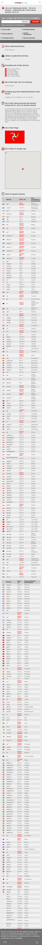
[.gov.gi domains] (3, 346)
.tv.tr (7, 663)
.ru (7, 839)
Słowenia (33, 351)
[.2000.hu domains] (3, 763)
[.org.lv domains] (3, 859)
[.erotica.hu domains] (3, 765)
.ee (7, 232)
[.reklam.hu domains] (3, 781)
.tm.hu (8, 786)
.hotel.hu (9, 779)
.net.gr (8, 625)
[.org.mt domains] (3, 729)
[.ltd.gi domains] (3, 336)
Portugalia (27, 744)
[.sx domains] (3, 879)
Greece (33, 548)
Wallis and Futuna (34, 308)
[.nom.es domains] (3, 676)
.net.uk (8, 398)
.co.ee (8, 254)
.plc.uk (8, 379)
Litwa (25, 723)
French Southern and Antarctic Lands (35, 303)
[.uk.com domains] (3, 542)
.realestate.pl (10, 451)
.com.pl (8, 473)
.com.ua (8, 214)
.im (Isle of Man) (11, 70)
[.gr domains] (3, 617)
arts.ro (8, 603)
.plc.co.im (9, 526)
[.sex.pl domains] (3, 515)
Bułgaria (33, 311)
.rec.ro (8, 577)
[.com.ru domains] (3, 844)
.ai (7, 328)
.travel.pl (9, 466)
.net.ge (8, 270)
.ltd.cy (8, 899)
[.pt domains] (3, 744)
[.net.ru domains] (3, 846)
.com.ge (8, 268)
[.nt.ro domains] (3, 605)
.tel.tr (7, 642)
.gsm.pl (8, 479)
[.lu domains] (3, 835)
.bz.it (7, 720)
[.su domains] (3, 849)
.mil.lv (8, 862)
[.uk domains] (3, 375)
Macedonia (34, 358)
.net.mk (8, 370)
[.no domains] (3, 567)
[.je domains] (3, 282)
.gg (7, 315)
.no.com (8, 545)
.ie (7, 280)
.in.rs (7, 689)
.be (7, 224)
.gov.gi (8, 346)
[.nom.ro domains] (3, 591)
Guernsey (34, 315)
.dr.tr (7, 651)
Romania (26, 598)
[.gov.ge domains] (3, 277)
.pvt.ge (8, 273)
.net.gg (8, 322)
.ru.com (8, 556)
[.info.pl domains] (3, 488)
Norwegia (33, 545)
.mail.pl (8, 468)
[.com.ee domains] (3, 250)
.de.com (8, 537)
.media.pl (9, 435)
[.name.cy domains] (3, 901)
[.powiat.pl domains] (3, 502)
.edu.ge (8, 275)
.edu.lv (8, 871)
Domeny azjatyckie (7, 33)
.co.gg (8, 320)
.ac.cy (8, 896)
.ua (7, 211)
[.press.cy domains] (3, 915)
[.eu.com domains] (3, 551)
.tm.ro (8, 596)
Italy (25, 717)
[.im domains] (3, 519)
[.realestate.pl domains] (3, 451)
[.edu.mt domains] (3, 740)
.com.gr (8, 622)
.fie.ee (8, 239)
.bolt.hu (8, 818)
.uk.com (8, 542)
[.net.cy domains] (3, 917)
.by (7, 883)
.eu (7, 756)
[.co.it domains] (3, 717)
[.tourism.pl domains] (3, 481)
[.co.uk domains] (3, 394)
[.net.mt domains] (3, 736)
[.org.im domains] (3, 522)
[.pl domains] (3, 432)
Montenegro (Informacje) (34, 292)
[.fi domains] (3, 331)
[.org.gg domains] (3, 317)
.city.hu (8, 830)
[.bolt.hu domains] (3, 818)
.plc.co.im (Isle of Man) (13, 76)
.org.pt (8, 747)
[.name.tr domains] (3, 637)
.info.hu (8, 797)
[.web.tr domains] (3, 635)
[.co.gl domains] (3, 416)
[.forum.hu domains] (3, 788)
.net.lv (8, 869)
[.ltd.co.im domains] (3, 528)
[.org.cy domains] (3, 903)
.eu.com (8, 551)
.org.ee (8, 243)
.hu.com (8, 554)
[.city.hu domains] (3, 830)
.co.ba (8, 208)
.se (7, 296)
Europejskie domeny (29, 29)
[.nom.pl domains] (3, 476)
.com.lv (8, 864)
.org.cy (8, 903)
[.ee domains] (3, 232)
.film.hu (8, 784)
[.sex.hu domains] (3, 825)
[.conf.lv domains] (3, 857)
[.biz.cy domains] (3, 925)
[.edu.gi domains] (3, 343)
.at (7, 699)
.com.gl (8, 414)
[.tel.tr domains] (3, 642)
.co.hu (8, 793)
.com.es (8, 674)
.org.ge (8, 263)
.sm (7, 562)
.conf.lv (8, 857)
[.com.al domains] (3, 405)
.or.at (7, 704)
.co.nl (8, 427)
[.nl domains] (3, 421)
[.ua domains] (3, 210)
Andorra (33, 219)
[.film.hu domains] (3, 783)
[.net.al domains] (3, 407)
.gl (7, 411)
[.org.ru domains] (3, 842)
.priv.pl (8, 510)
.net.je (8, 289)
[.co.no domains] (3, 570)
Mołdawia (34, 221)
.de (7, 228)
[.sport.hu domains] (3, 820)
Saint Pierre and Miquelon (35, 559)
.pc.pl (8, 447)
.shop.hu (9, 804)
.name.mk (9, 360)
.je (7, 282)
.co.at (8, 702)
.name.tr (8, 638)
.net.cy (8, 917)
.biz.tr (8, 665)
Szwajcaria (34, 325)
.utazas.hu (9, 811)
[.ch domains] (3, 325)
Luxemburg (27, 835)
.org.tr (8, 640)
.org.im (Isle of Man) (12, 74)
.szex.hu (8, 828)
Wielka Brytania (33, 382)
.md (7, 221)
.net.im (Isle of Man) (12, 73)
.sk (7, 372)
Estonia (33, 232)
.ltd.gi (8, 337)
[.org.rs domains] (3, 686)
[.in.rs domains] (3, 689)
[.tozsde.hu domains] (3, 772)
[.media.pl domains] (3, 435)
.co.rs (8, 691)
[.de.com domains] (3, 537)
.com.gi (8, 341)
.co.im (8, 524)
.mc (7, 217)
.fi (6, 331)
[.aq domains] (3, 610)
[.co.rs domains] (3, 691)
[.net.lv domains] (3, 869)
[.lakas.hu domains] (3, 809)
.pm (7, 559)
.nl (7, 421)
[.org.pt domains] (3, 747)
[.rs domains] (3, 681)
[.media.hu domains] (3, 767)
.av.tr (7, 661)
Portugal (26, 747)
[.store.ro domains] (3, 584)
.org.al (8, 403)
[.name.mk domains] (3, 360)
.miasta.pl (9, 444)
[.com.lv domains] (3, 864)
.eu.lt (7, 727)
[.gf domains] (3, 299)
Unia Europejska (34, 551)
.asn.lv (8, 867)
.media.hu (9, 767)
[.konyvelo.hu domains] (3, 800)
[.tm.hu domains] (3, 786)
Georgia (33, 263)
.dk (7, 355)
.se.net (8, 709)
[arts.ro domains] (3, 603)
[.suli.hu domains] (3, 776)
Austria (26, 699)
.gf (7, 299)
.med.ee (8, 236)
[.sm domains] (3, 562)
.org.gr (8, 620)
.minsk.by (9, 886)
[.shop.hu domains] (3, 804)
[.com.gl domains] (3, 413)
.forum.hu (9, 788)
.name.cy (9, 901)
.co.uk (8, 394)
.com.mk (9, 367)
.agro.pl (8, 490)
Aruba (26, 874)
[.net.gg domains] (3, 322)
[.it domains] (3, 714)
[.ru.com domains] (3, 556)
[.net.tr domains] (3, 656)
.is (7, 678)
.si (7, 351)
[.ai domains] (3, 328)
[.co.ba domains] (3, 207)
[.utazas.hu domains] (3, 811)
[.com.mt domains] (3, 732)
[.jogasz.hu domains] (3, 832)
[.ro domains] (3, 574)
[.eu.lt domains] (3, 726)
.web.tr (8, 635)
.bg (7, 311)
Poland (33, 435)
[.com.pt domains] (3, 749)
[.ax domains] (3, 876)
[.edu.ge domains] (3, 275)
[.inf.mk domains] (3, 362)
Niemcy (33, 228)
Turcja (26, 644)
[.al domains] (3, 400)
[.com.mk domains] (3, 367)
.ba (7, 204)
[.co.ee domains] (3, 254)
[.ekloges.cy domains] (3, 912)
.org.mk (8, 365)
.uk (7, 375)
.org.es (8, 671)
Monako (33, 217)
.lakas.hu (9, 809)
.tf (6, 303)
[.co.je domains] (3, 286)
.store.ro (8, 585)
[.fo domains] (3, 564)
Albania (33, 401)
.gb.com (8, 534)
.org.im (8, 522)
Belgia (33, 224)
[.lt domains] (3, 723)
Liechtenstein (35, 348)
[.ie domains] (3, 279)
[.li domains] (3, 348)
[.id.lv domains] (3, 855)
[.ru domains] (3, 839)
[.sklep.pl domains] (3, 495)
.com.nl (8, 424)
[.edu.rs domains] (3, 693)
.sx (7, 879)
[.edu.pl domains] (3, 508)
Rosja (32, 556)
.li (6, 348)
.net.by (8, 892)
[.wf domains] (3, 308)
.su (7, 849)
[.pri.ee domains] (3, 247)
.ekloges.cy (9, 913)
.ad (7, 219)
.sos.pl (8, 499)
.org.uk (8, 390)
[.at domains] (3, 699)
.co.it (7, 717)
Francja (26, 613)
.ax (7, 876)
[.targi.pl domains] (3, 461)
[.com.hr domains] (3, 632)
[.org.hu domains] (3, 774)
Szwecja (33, 296)
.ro (7, 574)
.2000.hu (8, 763)
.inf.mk (8, 363)
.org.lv (8, 860)
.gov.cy (8, 923)
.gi (7, 334)
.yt (7, 752)
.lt (6, 723)
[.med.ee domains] (3, 235)
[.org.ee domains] (3, 243)
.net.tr (8, 656)
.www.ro (8, 608)
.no (7, 568)
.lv (7, 852)
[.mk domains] (3, 358)
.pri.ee (8, 247)
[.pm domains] (3, 559)
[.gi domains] (3, 334)
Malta (26, 729)
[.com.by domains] (3, 889)
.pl (7, 432)
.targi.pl (8, 461)
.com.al (8, 405)
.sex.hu (8, 825)
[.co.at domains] (3, 702)
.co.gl (8, 416)
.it (6, 714)
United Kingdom (33, 375)
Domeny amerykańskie (27, 33)
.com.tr (8, 644)
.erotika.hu (9, 770)
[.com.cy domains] (3, 905)
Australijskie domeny (8, 38)
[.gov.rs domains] (3, 696)
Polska (33, 432)
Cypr (25, 906)
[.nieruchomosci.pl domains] (3, 458)
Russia (26, 842)
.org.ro (8, 587)
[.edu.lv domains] (3, 871)
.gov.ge (8, 277)
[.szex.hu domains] (3, 827)
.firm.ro (8, 594)
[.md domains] (3, 221)
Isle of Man (34, 519)
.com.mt (8, 733)
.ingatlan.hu (9, 791)
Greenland (34, 411)
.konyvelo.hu (10, 800)
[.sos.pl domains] (3, 499)
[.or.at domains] (3, 704)
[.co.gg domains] (3, 320)
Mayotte (26, 752)
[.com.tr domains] (3, 644)
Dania (32, 355)
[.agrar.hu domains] (3, 807)
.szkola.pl (9, 440)
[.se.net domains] (3, 709)
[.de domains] (3, 228)
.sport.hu (9, 821)
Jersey (33, 282)
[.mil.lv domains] (3, 862)
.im (7, 519)
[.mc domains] (3, 216)
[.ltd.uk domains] (3, 382)
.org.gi (8, 339)
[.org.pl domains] (3, 454)
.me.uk (8, 386)
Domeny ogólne (6, 29)
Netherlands (34, 424)
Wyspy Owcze (35, 565)
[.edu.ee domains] (3, 258)
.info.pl (8, 488)
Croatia (26, 629)
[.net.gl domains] (3, 418)
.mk (7, 358)
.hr (7, 629)
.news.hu (9, 816)
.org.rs (8, 687)
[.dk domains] (3, 355)
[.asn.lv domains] (3, 866)
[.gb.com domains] (3, 534)
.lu (7, 835)
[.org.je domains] (3, 284)
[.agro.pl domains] (3, 490)
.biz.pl (8, 517)
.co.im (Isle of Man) (12, 71)
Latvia (26, 855)
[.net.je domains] (3, 289)
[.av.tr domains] (3, 660)
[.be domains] (3, 224)
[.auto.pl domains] (3, 492)
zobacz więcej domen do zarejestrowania (13, 25)
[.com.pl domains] (3, 473)
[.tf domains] (3, 303)
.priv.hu (8, 823)
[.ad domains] (3, 219)
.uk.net (8, 711)
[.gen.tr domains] (3, 647)
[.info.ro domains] (3, 601)
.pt (7, 744)
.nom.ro (8, 592)
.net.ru (8, 847)
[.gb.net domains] (3, 706)
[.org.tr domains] (3, 640)
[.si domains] (3, 351)
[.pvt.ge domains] (3, 273)
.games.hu (9, 814)
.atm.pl (8, 486)
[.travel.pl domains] (3, 465)
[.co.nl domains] (3, 426)
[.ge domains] (3, 261)
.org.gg (8, 318)
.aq (7, 610)
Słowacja (33, 372)
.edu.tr (8, 658)
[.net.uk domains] (3, 397)
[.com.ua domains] (3, 213)
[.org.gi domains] (3, 339)
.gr (7, 617)
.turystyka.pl (10, 437)
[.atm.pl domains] (3, 485)
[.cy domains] (3, 894)
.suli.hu (8, 777)
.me (7, 292)
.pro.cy (8, 910)
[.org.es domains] (3, 671)
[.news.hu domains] (3, 816)
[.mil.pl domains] (3, 470)
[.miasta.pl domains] (3, 444)
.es (7, 668)
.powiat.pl (9, 502)
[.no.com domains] (3, 545)
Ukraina (33, 211)
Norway (33, 571)
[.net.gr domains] (3, 624)
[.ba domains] (3, 204)
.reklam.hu (9, 781)
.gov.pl (8, 512)
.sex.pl (8, 515)
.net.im (8, 531)
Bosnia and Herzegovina (34, 207)
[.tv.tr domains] (3, 663)
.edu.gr (8, 627)
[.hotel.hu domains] (3, 779)
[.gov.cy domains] (3, 923)
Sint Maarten (28, 879)
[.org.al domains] (3, 403)
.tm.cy (8, 908)
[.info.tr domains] (3, 649)
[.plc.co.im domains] (3, 526)
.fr (7, 613)
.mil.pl (8, 470)
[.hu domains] (3, 760)
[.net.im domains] (3, 531)
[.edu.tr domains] (3, 658)
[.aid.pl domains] (3, 449)
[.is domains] (3, 678)
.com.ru (8, 844)
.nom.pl (8, 476)
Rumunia (33, 574)
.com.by (8, 889)
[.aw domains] (3, 873)
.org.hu (8, 774)
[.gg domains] (3, 314)
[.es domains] (3, 668)
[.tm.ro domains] (3, 596)
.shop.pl (8, 497)
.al (7, 401)
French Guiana (35, 299)
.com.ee (8, 251)
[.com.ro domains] (3, 589)
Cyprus (26, 894)
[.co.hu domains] (3, 793)
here (20, 938)
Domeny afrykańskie (29, 38)
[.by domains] (3, 882)
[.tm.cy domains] (3, 908)
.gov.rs (8, 696)
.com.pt (8, 749)
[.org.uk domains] (3, 390)
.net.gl (8, 418)
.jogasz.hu (9, 832)
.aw (7, 874)
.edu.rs (8, 694)
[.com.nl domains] (3, 424)
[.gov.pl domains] (3, 512)
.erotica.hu (9, 765)
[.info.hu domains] (3, 797)
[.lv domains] (3, 852)
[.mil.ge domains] (3, 266)
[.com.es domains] (3, 673)
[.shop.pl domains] (3, 497)
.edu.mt (8, 740)
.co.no (8, 571)
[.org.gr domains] (3, 620)
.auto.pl (8, 493)
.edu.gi (8, 344)
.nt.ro (7, 605)
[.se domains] (3, 296)
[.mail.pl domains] (3, 468)
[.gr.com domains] (3, 548)
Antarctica (27, 610)
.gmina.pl (9, 442)
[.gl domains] (3, 410)
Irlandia (33, 280)
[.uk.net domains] (3, 711)
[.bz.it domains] (3, 719)
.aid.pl (8, 449)
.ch (7, 325)
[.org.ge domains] (3, 263)
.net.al (8, 407)
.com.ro (8, 589)
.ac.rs (8, 684)
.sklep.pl (8, 495)
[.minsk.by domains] (3, 886)
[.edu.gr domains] (3, 627)
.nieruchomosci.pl (11, 457)
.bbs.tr (8, 654)
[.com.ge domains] (3, 268)
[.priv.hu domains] (3, 823)
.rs (7, 681)
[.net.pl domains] (3, 505)
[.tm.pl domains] (3, 483)
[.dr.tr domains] (3, 651)
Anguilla (33, 328)
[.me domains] (3, 292)
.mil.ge (8, 266)
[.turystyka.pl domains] (3, 437)
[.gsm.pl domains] (3, 478)
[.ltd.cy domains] (3, 898)
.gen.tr (8, 647)
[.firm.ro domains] (3, 594)
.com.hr (8, 632)
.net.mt (8, 736)
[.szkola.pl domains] (3, 439)
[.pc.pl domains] (3, 446)
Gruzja (33, 261)
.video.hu (9, 795)
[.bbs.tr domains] (3, 654)
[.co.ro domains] (3, 598)
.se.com (8, 539)
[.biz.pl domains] (3, 517)
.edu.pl (8, 508)
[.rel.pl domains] (3, 463)
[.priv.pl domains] (3, 510)
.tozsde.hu (9, 772)
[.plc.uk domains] (3, 379)
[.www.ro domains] (3, 608)
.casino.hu (9, 802)
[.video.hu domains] (3, 795)
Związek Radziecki (29, 849)
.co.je (8, 287)
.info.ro (8, 601)
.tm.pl (8, 483)
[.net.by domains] (3, 892)
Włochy (26, 714)
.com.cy (8, 906)
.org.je (8, 284)
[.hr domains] (3, 629)
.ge (7, 261)
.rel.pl (8, 463)
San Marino (34, 562)
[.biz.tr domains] (3, 665)
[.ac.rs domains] (3, 684)
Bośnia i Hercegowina (34, 204)
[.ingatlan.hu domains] (3, 790)
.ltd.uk (8, 383)
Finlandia (33, 331)
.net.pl (8, 505)
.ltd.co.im (9, 529)
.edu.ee (8, 258)
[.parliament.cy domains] (3, 920)
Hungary (26, 763)
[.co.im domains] (3, 524)
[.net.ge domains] (3, 270)
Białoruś (26, 883)
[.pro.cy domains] (3, 910)
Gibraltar (33, 334)
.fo (7, 565)
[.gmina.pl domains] (3, 442)
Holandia (33, 421)
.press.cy (9, 915)
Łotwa (26, 852)
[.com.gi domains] (3, 341)
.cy (7, 894)
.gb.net (8, 707)
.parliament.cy (10, 920)
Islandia (26, 678)
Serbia (26, 681)
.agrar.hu (9, 807)
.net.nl (8, 429)
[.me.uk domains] (3, 386)
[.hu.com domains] (3, 554)
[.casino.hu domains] (3, 802)
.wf (7, 308)
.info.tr (8, 649)
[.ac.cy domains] (3, 896)
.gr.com (8, 548)
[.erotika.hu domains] (3, 769)
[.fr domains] (3, 613)
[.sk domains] (3, 372)
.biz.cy (8, 926)
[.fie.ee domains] (3, 239)
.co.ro (8, 598)
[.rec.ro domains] (3, 576)
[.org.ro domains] (3, 587)
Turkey (26, 635)
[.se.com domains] (3, 539)
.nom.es (8, 676)
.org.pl (8, 454)
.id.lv (7, 855)
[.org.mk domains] (3, 365)
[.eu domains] (3, 756)
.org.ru (8, 842)
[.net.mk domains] (3, 369)
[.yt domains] (3, 752)
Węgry (33, 554)
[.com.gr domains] (3, 622)
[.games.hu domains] (3, 813)
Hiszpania (27, 668)
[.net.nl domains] (3, 429)
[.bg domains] (3, 311)
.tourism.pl (9, 481)
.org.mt (8, 729)
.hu (7, 760)
